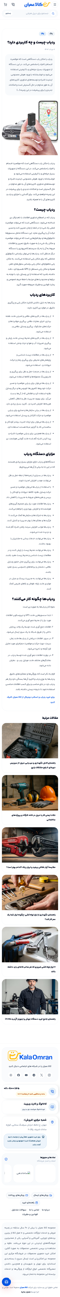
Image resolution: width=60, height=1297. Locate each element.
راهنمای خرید (28, 1203)
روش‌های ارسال (40, 1195)
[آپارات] (11, 1075)
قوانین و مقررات (30, 1214)
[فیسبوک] (18, 1075)
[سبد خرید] (5, 4)
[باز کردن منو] (55, 4)
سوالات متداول (19, 1210)
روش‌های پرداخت (16, 1195)
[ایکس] (41, 1075)
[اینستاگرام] (49, 1075)
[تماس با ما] (13, 4)
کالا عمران (23, 1287)
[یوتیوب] (26, 1075)
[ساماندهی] (23, 1173)
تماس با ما (34, 1210)
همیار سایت (26, 1292)
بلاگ (51, 33)
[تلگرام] (34, 1075)
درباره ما (46, 1210)
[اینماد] (45, 1173)
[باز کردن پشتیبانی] (6, 1282)
